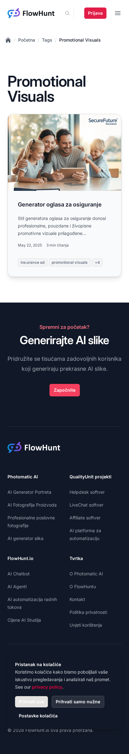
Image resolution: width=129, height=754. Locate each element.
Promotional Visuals (80, 40)
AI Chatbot (19, 573)
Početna (26, 40)
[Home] (8, 40)
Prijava (95, 13)
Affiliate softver (85, 517)
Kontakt (77, 599)
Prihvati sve (31, 701)
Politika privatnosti (88, 612)
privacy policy (47, 687)
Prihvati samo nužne (78, 701)
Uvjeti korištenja (86, 625)
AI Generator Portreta (29, 492)
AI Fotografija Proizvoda (32, 504)
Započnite (64, 390)
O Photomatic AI (86, 573)
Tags (47, 40)
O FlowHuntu (83, 586)
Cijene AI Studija (24, 620)
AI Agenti (17, 586)
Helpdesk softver (87, 492)
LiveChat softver (86, 504)
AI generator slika (26, 538)
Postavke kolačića (38, 715)
